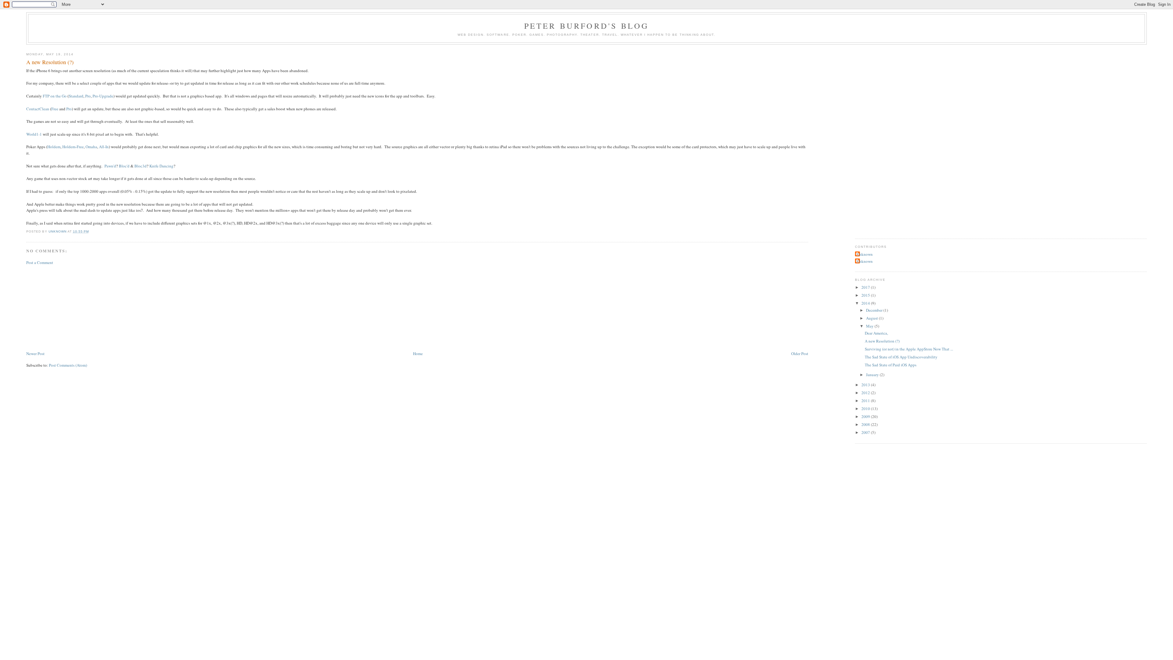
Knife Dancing (161, 166)
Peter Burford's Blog (586, 25)
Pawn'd (110, 166)
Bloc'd (124, 166)
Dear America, (876, 333)
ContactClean (37, 109)
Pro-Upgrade (103, 96)
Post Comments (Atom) (68, 365)
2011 (866, 400)
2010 (866, 408)
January (873, 374)
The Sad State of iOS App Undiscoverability (901, 357)
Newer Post (35, 353)
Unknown (865, 254)
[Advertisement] (72, 307)
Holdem (53, 146)
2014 (866, 303)
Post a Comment (39, 262)
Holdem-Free (73, 146)
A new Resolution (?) (882, 341)
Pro (88, 96)
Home (418, 353)
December (874, 310)
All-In (104, 146)
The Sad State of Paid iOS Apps (890, 365)
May (870, 326)
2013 (866, 384)
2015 (866, 295)
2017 (866, 287)
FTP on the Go (55, 96)
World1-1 (34, 134)
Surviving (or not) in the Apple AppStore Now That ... (909, 349)
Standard (76, 96)
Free (54, 109)
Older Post (799, 353)
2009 (866, 416)
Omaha (91, 146)
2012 (866, 392)
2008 (866, 424)
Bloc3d (140, 166)
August (872, 318)
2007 (866, 432)
